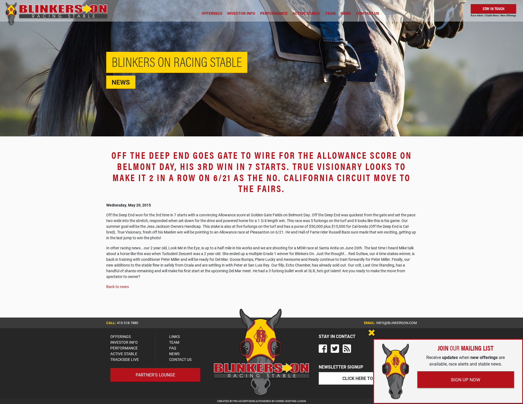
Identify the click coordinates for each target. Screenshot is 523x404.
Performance (274, 13)
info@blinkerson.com (396, 322)
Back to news (117, 286)
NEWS (174, 353)
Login (302, 401)
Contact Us (367, 13)
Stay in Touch (493, 8)
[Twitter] (335, 348)
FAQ (172, 348)
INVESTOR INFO (124, 342)
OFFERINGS (120, 336)
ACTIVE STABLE (123, 353)
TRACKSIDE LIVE (124, 359)
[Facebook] (323, 348)
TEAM (174, 342)
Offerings (212, 13)
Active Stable (306, 13)
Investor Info (241, 13)
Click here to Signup (366, 378)
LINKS (174, 336)
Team (330, 13)
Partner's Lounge (155, 375)
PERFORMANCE (124, 348)
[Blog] (347, 348)
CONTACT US (180, 359)
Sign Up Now (465, 379)
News (345, 13)
